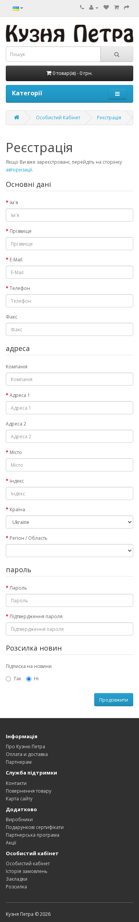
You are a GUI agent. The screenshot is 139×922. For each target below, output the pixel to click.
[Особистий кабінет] (93, 7)
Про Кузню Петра (25, 746)
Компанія (16, 366)
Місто (16, 452)
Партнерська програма (32, 835)
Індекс (17, 481)
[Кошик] (116, 7)
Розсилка (16, 886)
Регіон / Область (28, 538)
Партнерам (19, 762)
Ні (36, 678)
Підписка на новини (29, 666)
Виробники (19, 819)
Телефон (20, 288)
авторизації (19, 169)
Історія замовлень (26, 871)
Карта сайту (19, 798)
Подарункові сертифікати (35, 827)
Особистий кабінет (28, 863)
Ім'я (14, 202)
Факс (11, 317)
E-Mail (16, 259)
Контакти (16, 783)
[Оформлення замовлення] (126, 7)
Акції (11, 842)
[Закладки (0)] (106, 7)
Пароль (18, 588)
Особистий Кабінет (58, 117)
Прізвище (21, 231)
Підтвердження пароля (36, 616)
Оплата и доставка (27, 754)
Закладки (16, 879)
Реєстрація (109, 117)
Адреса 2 (16, 423)
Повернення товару (28, 791)
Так (17, 678)
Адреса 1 (20, 395)
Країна (17, 509)
